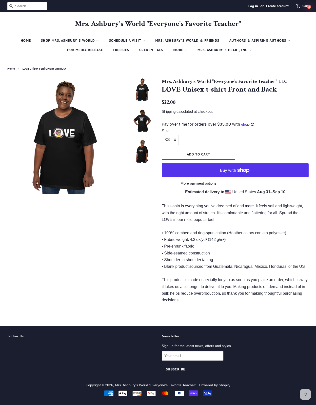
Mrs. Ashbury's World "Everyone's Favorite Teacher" (158, 23)
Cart (305, 6)
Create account (277, 6)
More (179, 50)
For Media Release (85, 50)
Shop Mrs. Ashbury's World (68, 40)
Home (26, 40)
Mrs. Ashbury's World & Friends (187, 40)
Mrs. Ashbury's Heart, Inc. (224, 50)
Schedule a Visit (125, 40)
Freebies (121, 50)
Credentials (151, 50)
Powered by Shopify (214, 385)
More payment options (198, 183)
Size (166, 131)
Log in (253, 6)
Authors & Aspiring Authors (258, 40)
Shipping (169, 111)
